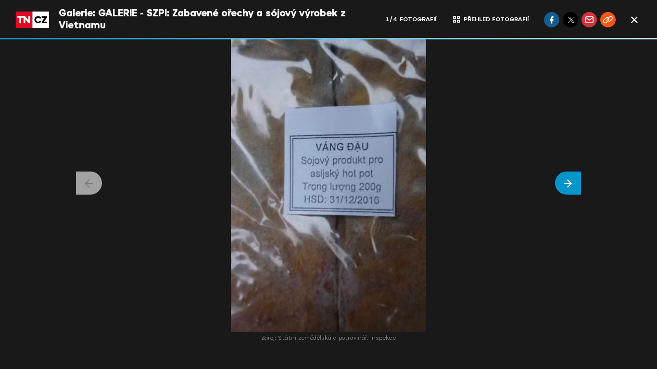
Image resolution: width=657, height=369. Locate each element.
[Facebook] (551, 19)
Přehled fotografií (496, 19)
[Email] (589, 19)
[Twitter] (570, 19)
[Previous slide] (89, 183)
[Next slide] (568, 183)
